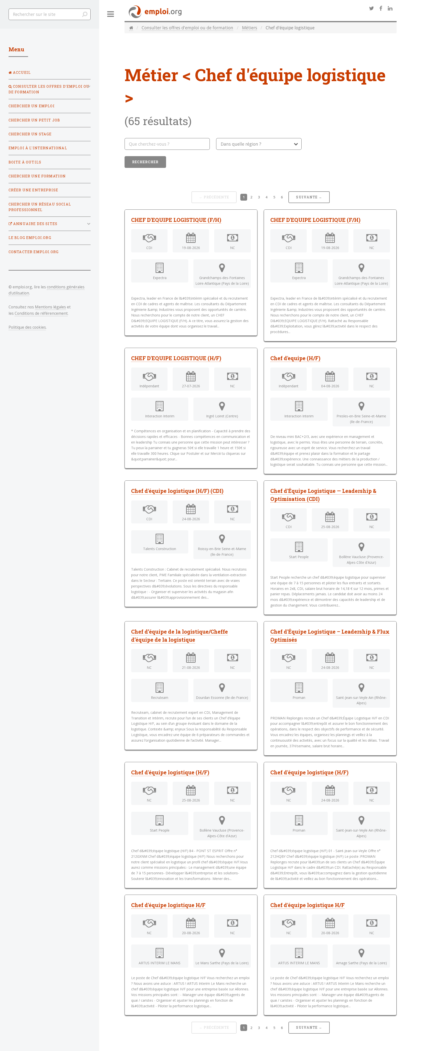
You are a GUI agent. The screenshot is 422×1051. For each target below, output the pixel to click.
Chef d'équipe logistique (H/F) (170, 772)
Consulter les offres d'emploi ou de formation (187, 28)
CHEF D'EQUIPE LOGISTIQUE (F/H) (176, 219)
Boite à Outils (25, 162)
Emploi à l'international (38, 148)
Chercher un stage (30, 134)
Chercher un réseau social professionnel (40, 207)
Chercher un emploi (32, 106)
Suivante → (309, 197)
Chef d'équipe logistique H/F (168, 905)
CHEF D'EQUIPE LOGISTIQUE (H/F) (176, 358)
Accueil (21, 72)
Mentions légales (50, 307)
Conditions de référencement (41, 313)
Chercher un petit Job (34, 120)
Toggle (110, 14)
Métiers (249, 28)
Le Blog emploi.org (30, 237)
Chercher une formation (37, 176)
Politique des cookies (27, 327)
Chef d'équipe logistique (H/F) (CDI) (177, 490)
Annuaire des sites (34, 223)
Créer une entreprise (33, 190)
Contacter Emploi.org (34, 251)
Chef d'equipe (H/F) (295, 358)
